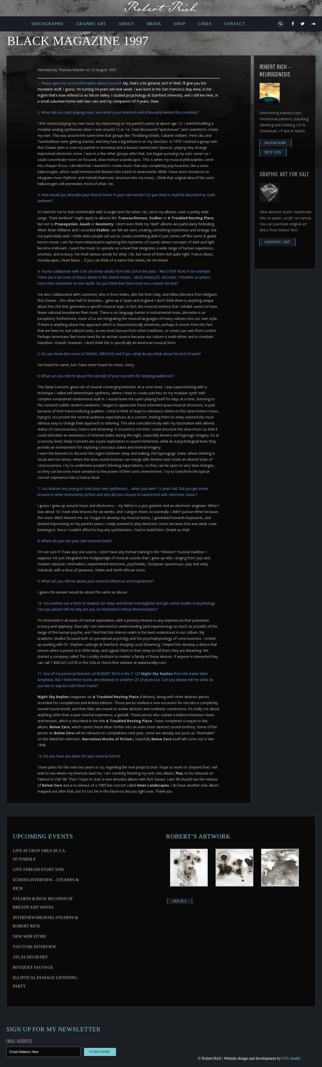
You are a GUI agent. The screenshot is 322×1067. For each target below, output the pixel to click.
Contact (234, 24)
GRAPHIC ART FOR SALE (284, 174)
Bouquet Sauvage (33, 967)
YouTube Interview (34, 947)
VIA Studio (291, 1058)
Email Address (19, 1041)
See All (180, 901)
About (126, 24)
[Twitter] (303, 24)
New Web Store (29, 936)
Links (204, 24)
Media (154, 24)
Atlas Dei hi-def (30, 957)
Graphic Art (91, 24)
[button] (189, 868)
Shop (179, 24)
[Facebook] (293, 24)
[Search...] (280, 24)
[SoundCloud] (313, 24)
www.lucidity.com (152, 662)
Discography (47, 24)
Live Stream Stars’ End (38, 869)
